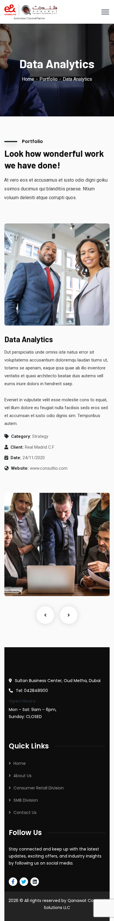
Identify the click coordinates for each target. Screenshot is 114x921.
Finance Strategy (31, 575)
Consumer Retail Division (38, 788)
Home (28, 79)
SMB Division (25, 800)
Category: (21, 436)
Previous (45, 615)
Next (68, 615)
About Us (22, 776)
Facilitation (23, 584)
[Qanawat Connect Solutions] (30, 11)
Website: (20, 468)
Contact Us (25, 812)
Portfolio (48, 79)
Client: (17, 447)
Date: (16, 457)
